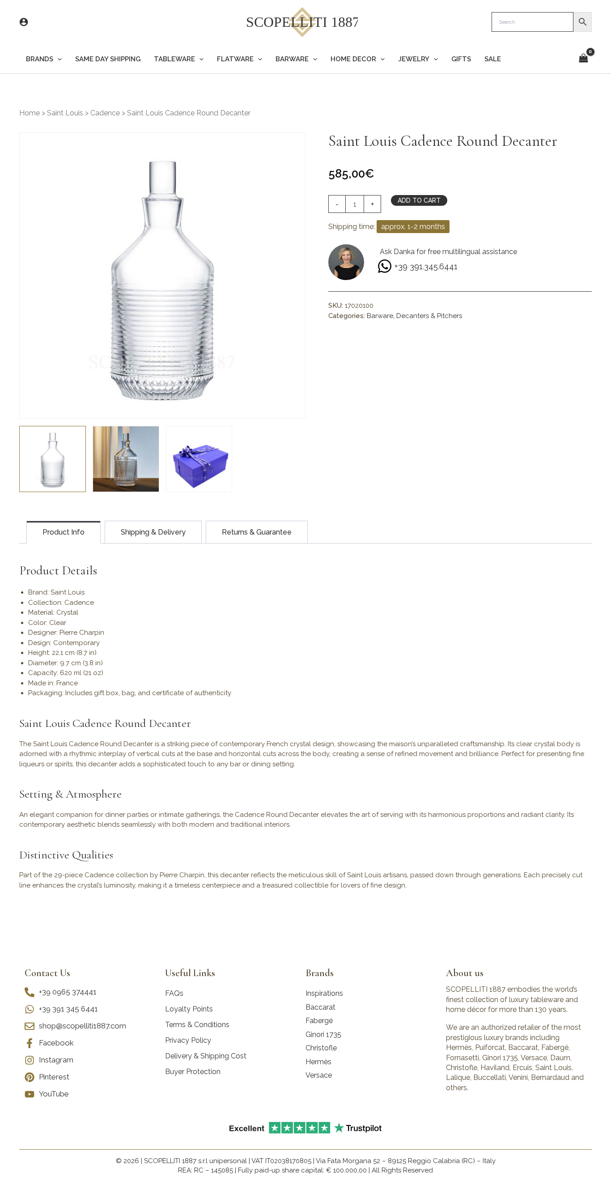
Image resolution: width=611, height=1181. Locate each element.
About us (465, 973)
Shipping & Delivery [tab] (153, 532)
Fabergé (319, 1020)
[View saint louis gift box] (199, 459)
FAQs (174, 993)
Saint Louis (65, 113)
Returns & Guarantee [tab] (257, 532)
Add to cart (419, 200)
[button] (57, 59)
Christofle (321, 1048)
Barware (380, 316)
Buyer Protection (193, 1071)
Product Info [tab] (63, 532)
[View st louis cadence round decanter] (52, 459)
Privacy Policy (188, 1040)
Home (29, 113)
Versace (319, 1075)
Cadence (105, 113)
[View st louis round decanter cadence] (126, 459)
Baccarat (320, 1007)
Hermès (318, 1062)
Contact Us (47, 973)
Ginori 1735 (323, 1034)
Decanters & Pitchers (429, 316)
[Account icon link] (23, 21)
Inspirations (324, 993)
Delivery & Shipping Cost (205, 1056)
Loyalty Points (189, 1009)
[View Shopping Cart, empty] (583, 59)
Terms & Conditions (197, 1024)
